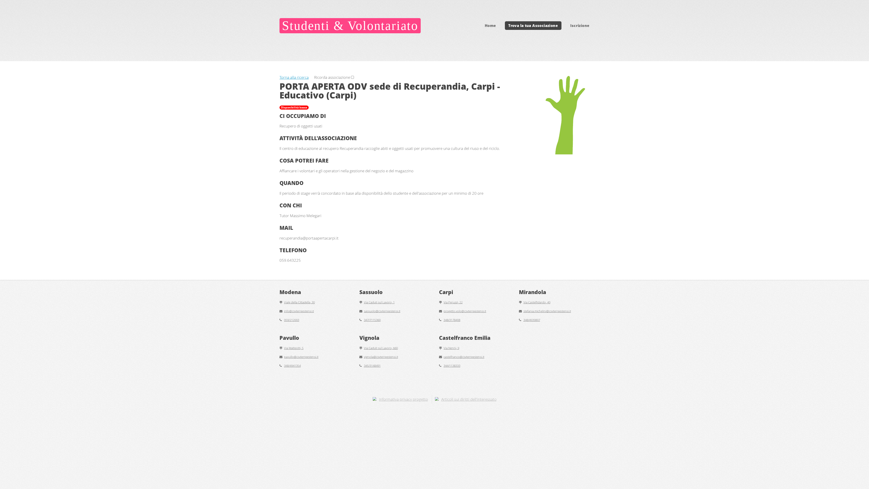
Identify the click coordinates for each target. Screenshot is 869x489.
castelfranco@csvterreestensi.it (464, 357)
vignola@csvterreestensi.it (381, 357)
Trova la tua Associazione (533, 25)
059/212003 (291, 320)
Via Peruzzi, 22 (453, 302)
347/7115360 (372, 320)
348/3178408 (452, 320)
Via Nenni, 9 (451, 348)
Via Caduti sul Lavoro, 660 (381, 348)
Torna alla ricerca (294, 77)
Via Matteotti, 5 (293, 348)
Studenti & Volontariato (350, 26)
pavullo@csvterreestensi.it (301, 357)
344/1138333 (452, 366)
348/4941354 (292, 366)
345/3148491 (372, 366)
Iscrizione (580, 25)
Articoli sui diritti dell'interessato (469, 399)
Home (490, 25)
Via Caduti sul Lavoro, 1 (379, 302)
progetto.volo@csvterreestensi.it (465, 311)
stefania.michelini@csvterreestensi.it (547, 311)
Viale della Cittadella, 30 (299, 302)
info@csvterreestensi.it (299, 311)
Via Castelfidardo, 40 (536, 302)
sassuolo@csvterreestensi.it (382, 311)
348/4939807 (531, 320)
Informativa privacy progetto (403, 399)
